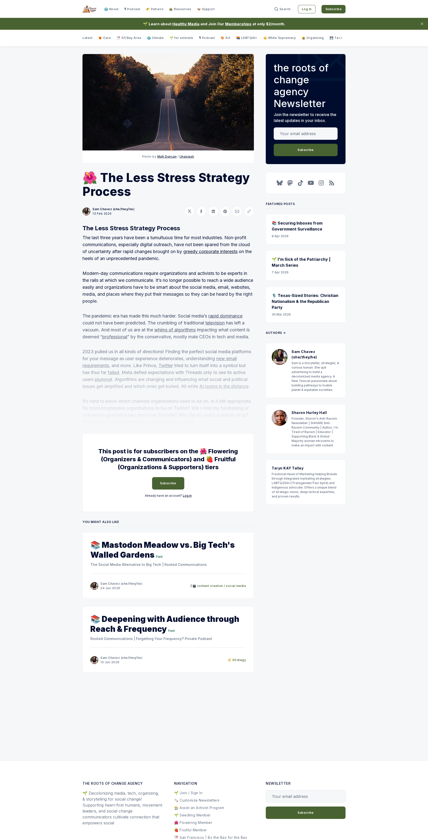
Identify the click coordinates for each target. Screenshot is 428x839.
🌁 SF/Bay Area (129, 38)
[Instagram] (321, 183)
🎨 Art (225, 38)
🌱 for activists (181, 38)
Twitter (166, 365)
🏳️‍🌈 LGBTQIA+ (246, 38)
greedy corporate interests (210, 251)
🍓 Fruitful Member (190, 830)
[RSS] (332, 183)
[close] (422, 24)
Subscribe (333, 9)
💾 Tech (336, 38)
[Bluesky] (280, 183)
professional (114, 336)
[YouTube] (311, 183)
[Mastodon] (290, 183)
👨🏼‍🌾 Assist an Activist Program (199, 808)
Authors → (276, 333)
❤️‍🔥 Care (104, 38)
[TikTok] (300, 183)
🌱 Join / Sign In (188, 793)
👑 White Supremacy (279, 38)
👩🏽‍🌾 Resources (180, 9)
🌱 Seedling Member (192, 815)
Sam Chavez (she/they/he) (113, 209)
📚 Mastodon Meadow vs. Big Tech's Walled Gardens (162, 550)
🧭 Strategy (237, 660)
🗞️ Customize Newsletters (197, 800)
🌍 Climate (155, 38)
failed (113, 372)
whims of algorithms (175, 329)
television (215, 322)
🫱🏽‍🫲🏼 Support (206, 9)
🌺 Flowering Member (193, 822)
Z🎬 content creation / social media (218, 586)
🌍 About (111, 9)
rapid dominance (225, 315)
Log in (307, 9)
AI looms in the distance (223, 386)
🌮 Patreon (154, 9)
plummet (103, 379)
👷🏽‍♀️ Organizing (313, 38)
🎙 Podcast (132, 9)
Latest (87, 38)
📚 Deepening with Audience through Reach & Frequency (164, 624)
